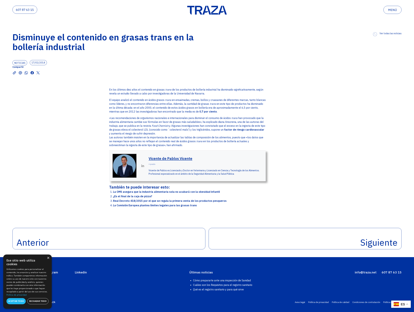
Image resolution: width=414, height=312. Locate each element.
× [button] (48, 258)
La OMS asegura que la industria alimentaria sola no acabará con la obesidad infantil (166, 191)
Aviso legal (300, 302)
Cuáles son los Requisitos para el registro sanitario (222, 284)
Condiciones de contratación (366, 302)
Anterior (32, 242)
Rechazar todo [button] (38, 301)
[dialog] (27, 282)
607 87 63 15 (25, 10)
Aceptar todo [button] (16, 301)
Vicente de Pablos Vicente (170, 158)
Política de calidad (340, 302)
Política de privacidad (318, 302)
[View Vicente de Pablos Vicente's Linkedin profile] (142, 166)
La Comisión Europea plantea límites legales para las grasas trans (155, 205)
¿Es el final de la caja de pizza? (132, 196)
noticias (19, 62)
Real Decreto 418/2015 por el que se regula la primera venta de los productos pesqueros (170, 200)
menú (392, 10)
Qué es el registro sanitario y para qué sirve (218, 289)
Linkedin (81, 272)
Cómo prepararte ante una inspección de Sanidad (222, 280)
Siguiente (379, 242)
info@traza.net (365, 272)
